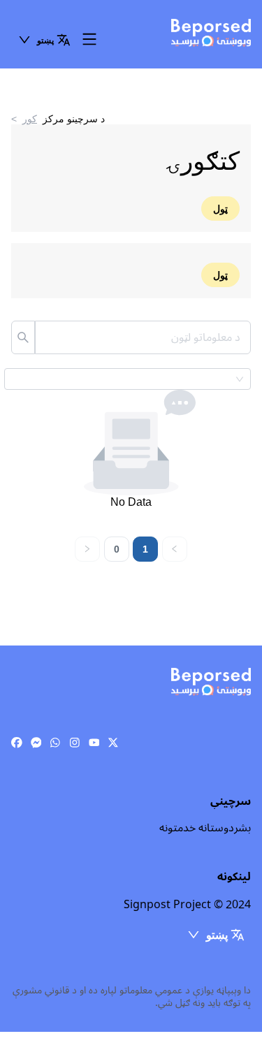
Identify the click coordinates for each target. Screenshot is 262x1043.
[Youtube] (94, 743)
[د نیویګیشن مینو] (89, 40)
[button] (44, 39)
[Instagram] (74, 743)
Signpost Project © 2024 (187, 904)
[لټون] (23, 337)
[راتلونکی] (87, 549)
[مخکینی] (174, 549)
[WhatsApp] (55, 743)
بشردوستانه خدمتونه (205, 828)
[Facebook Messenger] (36, 743)
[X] (113, 743)
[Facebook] (16, 743)
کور (29, 118)
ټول (220, 208)
